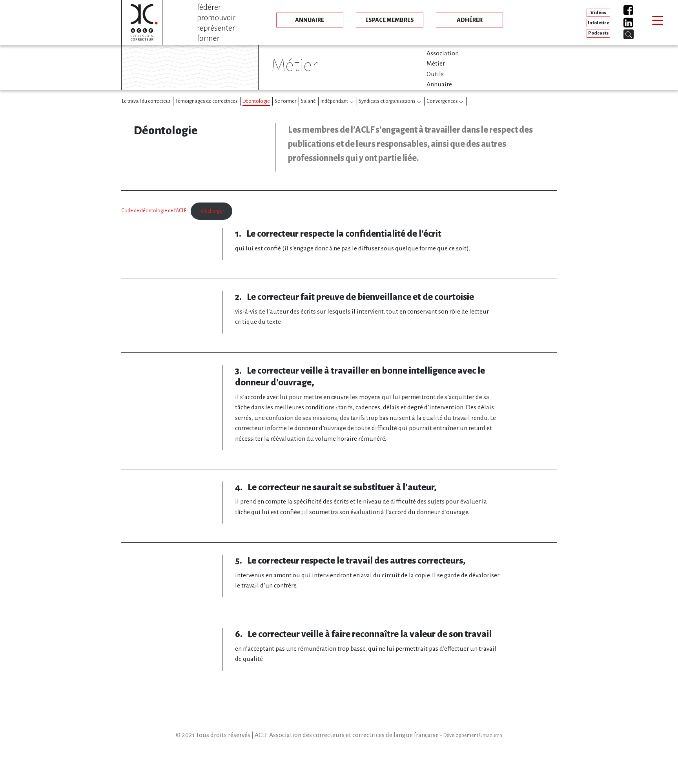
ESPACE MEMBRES (389, 20)
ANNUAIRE (309, 20)
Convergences (442, 101)
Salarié (308, 101)
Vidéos (598, 12)
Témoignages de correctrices (206, 101)
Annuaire (439, 84)
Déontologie (256, 101)
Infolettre (598, 23)
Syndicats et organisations (387, 101)
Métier (435, 63)
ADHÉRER (470, 20)
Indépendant (334, 101)
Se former (285, 101)
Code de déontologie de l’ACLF (153, 211)
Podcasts (598, 33)
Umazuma (490, 735)
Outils (435, 74)
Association (442, 53)
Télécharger (211, 211)
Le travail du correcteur (146, 101)
